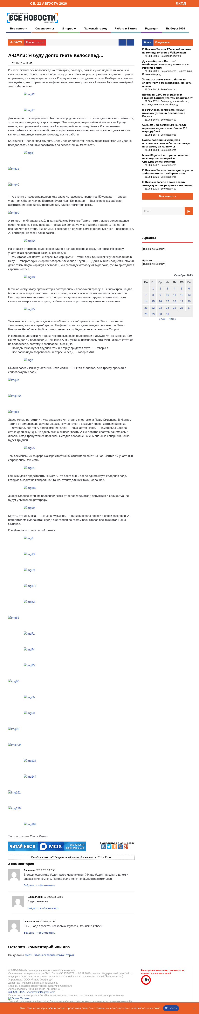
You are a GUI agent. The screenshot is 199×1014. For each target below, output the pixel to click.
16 (160, 301)
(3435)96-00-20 (16, 992)
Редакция (151, 28)
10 (167, 294)
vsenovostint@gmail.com (41, 992)
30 (160, 314)
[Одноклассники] (114, 846)
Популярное (162, 42)
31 (167, 314)
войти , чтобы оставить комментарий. (49, 955)
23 (160, 307)
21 (146, 307)
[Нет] (194, 1008)
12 (181, 294)
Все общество (168, 71)
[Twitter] (109, 846)
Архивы (147, 260)
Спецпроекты (44, 28)
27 (189, 307)
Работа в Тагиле (126, 28)
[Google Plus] (126, 846)
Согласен (171, 1008)
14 (146, 301)
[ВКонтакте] (103, 846)
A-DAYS (16, 42)
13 (189, 294)
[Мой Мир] (120, 846)
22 (153, 307)
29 (153, 314)
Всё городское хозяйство (174, 101)
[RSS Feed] (14, 3)
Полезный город (95, 28)
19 (181, 301)
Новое (147, 42)
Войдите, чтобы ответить (39, 885)
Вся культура (185, 71)
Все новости (18, 28)
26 (181, 307)
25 (174, 307)
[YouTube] (20, 3)
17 (167, 301)
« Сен (162, 318)
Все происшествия (171, 56)
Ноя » (172, 318)
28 (146, 314)
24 (167, 307)
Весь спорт (35, 42)
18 (174, 301)
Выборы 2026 (175, 28)
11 (174, 294)
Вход (181, 3)
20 (189, 301)
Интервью (69, 28)
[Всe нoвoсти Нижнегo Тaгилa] (32, 23)
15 (153, 301)
